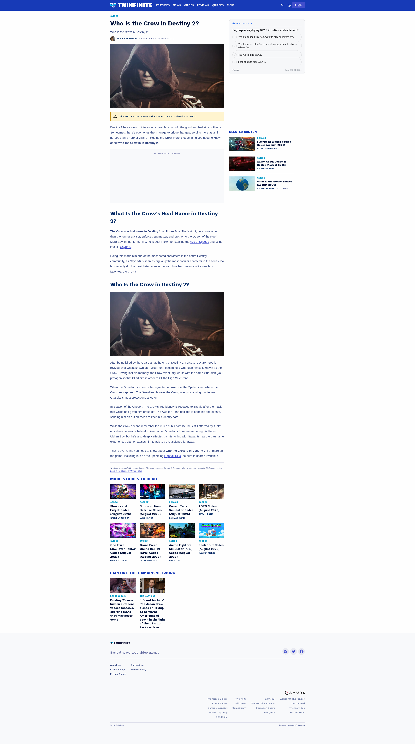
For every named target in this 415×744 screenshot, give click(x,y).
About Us (115, 665)
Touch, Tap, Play (218, 712)
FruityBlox (269, 712)
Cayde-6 (125, 247)
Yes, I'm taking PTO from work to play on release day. (266, 36)
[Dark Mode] (289, 5)
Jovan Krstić (206, 514)
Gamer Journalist (217, 708)
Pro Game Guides (217, 699)
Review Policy (138, 669)
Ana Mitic (174, 561)
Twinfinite (240, 699)
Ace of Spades (199, 241)
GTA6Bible (221, 717)
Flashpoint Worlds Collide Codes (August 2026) (274, 143)
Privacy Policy (118, 674)
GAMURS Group (297, 725)
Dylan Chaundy (118, 561)
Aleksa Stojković (267, 149)
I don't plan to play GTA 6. (252, 61)
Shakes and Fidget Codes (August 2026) (120, 510)
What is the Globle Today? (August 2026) (274, 183)
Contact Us (137, 665)
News (177, 5)
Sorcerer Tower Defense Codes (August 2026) (151, 510)
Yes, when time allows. (250, 54)
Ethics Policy (117, 669)
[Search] (282, 5)
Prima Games (219, 703)
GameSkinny (239, 708)
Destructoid (298, 703)
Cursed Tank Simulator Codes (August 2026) (181, 510)
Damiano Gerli (177, 518)
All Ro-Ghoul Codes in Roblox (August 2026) (271, 163)
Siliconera (240, 703)
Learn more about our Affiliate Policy (126, 471)
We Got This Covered (263, 703)
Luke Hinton (147, 518)
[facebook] (301, 651)
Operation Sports (265, 708)
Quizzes (218, 5)
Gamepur (270, 699)
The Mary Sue (297, 708)
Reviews (203, 5)
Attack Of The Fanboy (292, 699)
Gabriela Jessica (119, 518)
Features (163, 5)
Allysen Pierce (207, 553)
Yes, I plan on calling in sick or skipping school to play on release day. (267, 46)
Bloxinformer (297, 712)
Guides (189, 5)
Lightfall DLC (172, 456)
